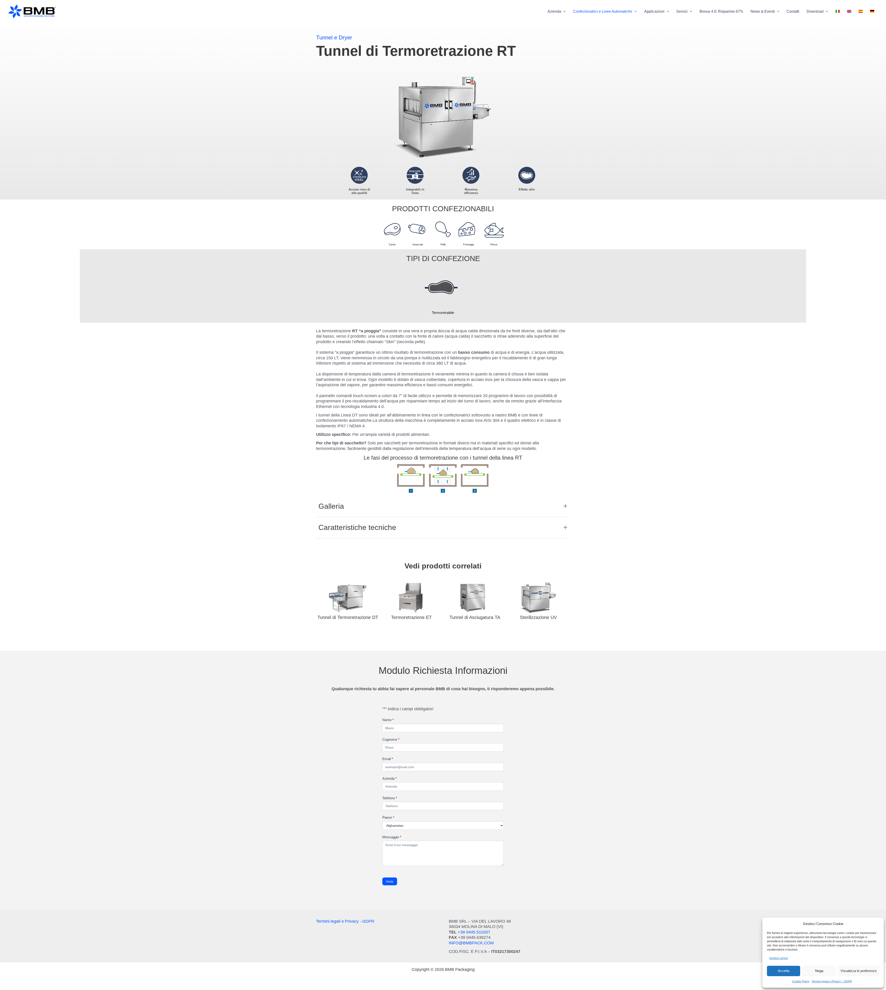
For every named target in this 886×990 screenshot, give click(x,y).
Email (387, 759)
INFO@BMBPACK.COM (471, 943)
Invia (389, 881)
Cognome (390, 739)
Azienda (389, 778)
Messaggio (391, 837)
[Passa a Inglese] (849, 11)
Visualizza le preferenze (859, 971)
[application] (563, 11)
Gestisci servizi (778, 958)
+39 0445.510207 (474, 932)
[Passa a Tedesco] (872, 11)
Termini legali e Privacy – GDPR (832, 981)
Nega (819, 971)
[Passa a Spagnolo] (860, 11)
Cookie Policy (800, 981)
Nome (388, 720)
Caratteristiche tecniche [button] (357, 527)
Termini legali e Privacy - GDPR (345, 921)
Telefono (389, 798)
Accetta (783, 971)
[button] (556, 11)
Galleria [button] (331, 506)
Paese (388, 817)
